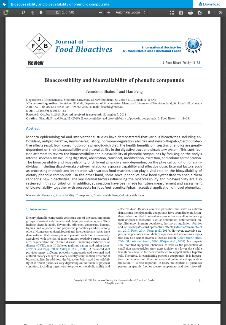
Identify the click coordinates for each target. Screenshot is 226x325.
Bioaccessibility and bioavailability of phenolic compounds (60, 4)
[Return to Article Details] (4, 4)
